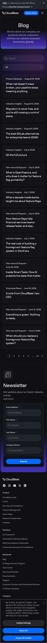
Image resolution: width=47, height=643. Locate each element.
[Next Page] (42, 356)
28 (37, 356)
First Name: (11, 420)
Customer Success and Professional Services (21, 584)
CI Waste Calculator (11, 589)
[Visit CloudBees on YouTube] (14, 485)
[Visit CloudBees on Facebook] (4, 485)
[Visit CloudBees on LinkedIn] (25, 485)
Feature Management (12, 510)
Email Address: (13, 407)
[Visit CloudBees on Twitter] (19, 485)
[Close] (44, 603)
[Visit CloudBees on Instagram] (9, 485)
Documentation (9, 576)
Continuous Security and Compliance (18, 547)
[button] (23, 67)
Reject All (23, 630)
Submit (23, 461)
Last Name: (11, 432)
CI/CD (5, 502)
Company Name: (13, 445)
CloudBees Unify (9, 497)
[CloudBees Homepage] (11, 479)
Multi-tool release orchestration (16, 543)
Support (6, 580)
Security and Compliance (13, 506)
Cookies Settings (23, 623)
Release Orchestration (12, 518)
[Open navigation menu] (42, 13)
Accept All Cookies (23, 638)
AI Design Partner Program (14, 563)
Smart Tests (7, 514)
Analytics (6, 523)
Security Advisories (10, 572)
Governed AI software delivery (15, 539)
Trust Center (8, 568)
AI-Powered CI (9, 535)
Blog (4, 559)
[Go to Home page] (10, 13)
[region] (23, 621)
